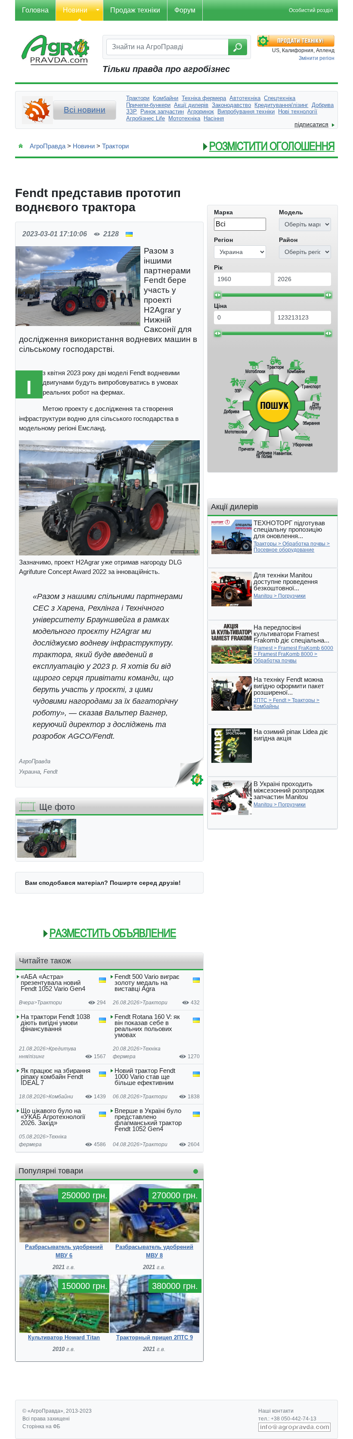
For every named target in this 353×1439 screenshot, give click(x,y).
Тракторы (265, 544)
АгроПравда (47, 146)
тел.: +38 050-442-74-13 (287, 1419)
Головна (35, 10)
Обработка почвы (303, 544)
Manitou (263, 596)
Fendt (50, 771)
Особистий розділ (311, 10)
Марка (223, 212)
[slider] (217, 295)
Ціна (220, 305)
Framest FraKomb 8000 (285, 654)
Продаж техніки (135, 10)
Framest (263, 648)
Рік (218, 267)
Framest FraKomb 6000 (305, 648)
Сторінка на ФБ (41, 1426)
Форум (184, 10)
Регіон (223, 239)
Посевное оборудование (284, 550)
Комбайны (266, 706)
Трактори (115, 146)
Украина (29, 771)
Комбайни (61, 1097)
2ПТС (260, 700)
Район (288, 239)
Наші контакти (276, 1411)
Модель (291, 212)
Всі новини (84, 109)
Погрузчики (292, 596)
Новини (75, 10)
